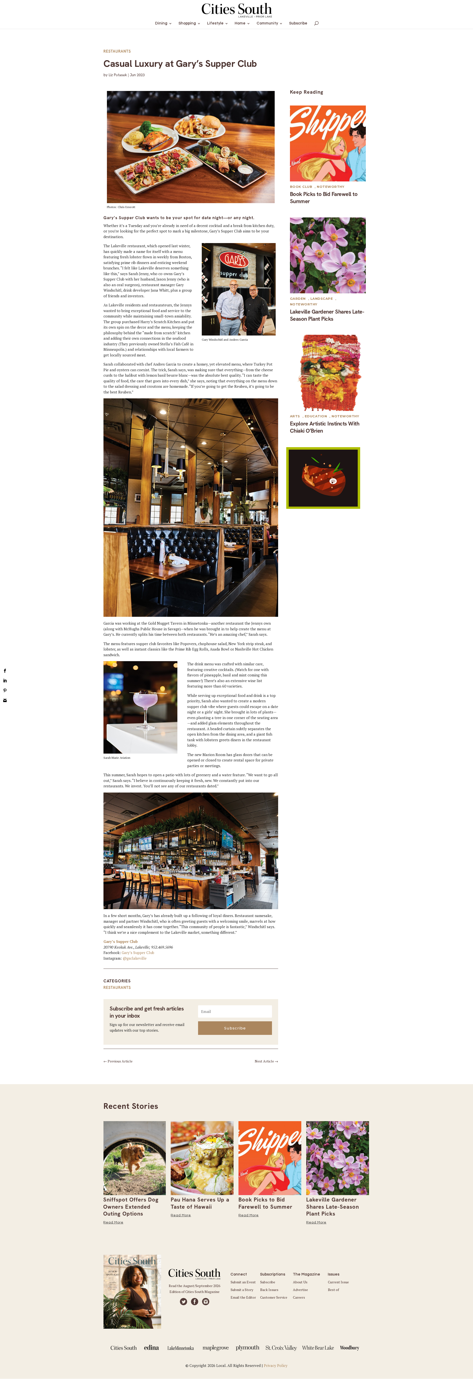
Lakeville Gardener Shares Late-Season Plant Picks (327, 315)
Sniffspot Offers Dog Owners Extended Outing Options (131, 1206)
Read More (113, 1222)
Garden (298, 299)
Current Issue (338, 1282)
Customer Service (273, 1297)
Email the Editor (243, 1297)
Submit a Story (242, 1289)
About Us (300, 1282)
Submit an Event (243, 1282)
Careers (299, 1297)
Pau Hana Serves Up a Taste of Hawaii (200, 1203)
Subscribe (267, 1282)
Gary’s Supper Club (120, 941)
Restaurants (117, 51)
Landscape (321, 299)
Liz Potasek (118, 74)
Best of (333, 1289)
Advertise (300, 1289)
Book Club (301, 187)
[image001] (323, 507)
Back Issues (269, 1289)
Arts (295, 416)
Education (316, 416)
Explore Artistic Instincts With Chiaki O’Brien (324, 427)
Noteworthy (330, 187)
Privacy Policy (275, 1365)
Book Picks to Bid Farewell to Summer (324, 198)
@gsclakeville (135, 958)
